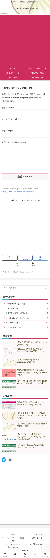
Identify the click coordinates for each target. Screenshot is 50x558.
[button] (32, 264)
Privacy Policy (7, 192)
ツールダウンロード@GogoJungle (13, 545)
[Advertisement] (25, 40)
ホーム (13, 534)
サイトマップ (37, 534)
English (25, 550)
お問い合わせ (37, 538)
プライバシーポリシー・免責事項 (13, 539)
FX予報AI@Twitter (37, 544)
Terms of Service (22, 192)
